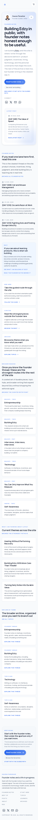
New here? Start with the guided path (17, 92)
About (4, 801)
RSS (3, 804)
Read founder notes (13, 82)
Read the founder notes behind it (17, 273)
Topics (23, 795)
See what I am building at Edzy (16, 269)
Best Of (5, 795)
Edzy (17, 50)
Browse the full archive (13, 758)
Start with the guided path (15, 761)
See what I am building (13, 87)
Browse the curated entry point (15, 392)
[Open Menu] (33, 4)
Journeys (23, 798)
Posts (4, 798)
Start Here (24, 792)
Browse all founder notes (12, 176)
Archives (23, 801)
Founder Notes (8, 792)
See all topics (7, 619)
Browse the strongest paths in (15, 533)
